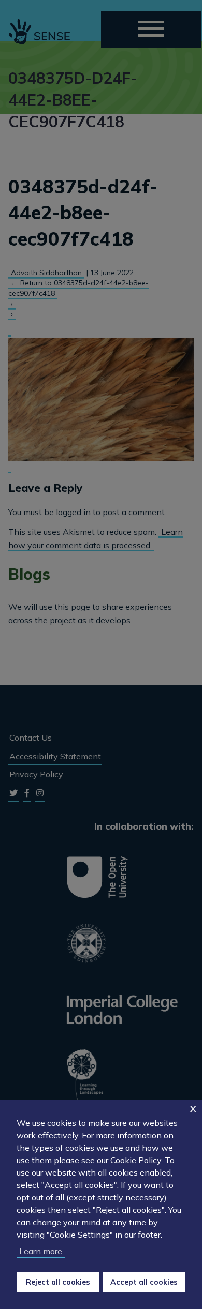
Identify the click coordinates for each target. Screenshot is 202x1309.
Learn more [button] (40, 1251)
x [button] (193, 1107)
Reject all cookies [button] (58, 1282)
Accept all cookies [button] (144, 1282)
